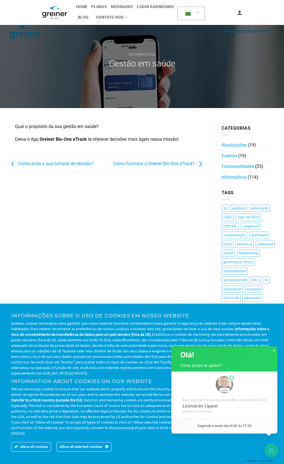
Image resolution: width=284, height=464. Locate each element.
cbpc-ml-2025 (248, 217)
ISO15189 (231, 298)
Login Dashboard (155, 6)
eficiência (244, 244)
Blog (83, 17)
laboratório (252, 298)
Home (81, 6)
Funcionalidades (238, 166)
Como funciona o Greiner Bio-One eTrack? (154, 163)
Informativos (142, 54)
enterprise (265, 244)
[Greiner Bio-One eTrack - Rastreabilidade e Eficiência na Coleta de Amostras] (55, 12)
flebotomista (248, 253)
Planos (99, 6)
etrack (228, 253)
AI (225, 208)
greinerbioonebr (235, 280)
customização (234, 235)
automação (259, 208)
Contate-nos (110, 17)
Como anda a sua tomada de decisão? (55, 163)
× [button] (274, 350)
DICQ (227, 244)
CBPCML (230, 226)
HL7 (256, 280)
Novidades (122, 6)
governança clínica (238, 262)
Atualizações (234, 145)
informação (232, 289)
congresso (250, 226)
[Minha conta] (239, 12)
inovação (254, 289)
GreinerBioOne (234, 271)
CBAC (227, 217)
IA (266, 280)
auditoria (238, 208)
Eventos (229, 155)
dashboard (259, 235)
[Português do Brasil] (190, 13)
